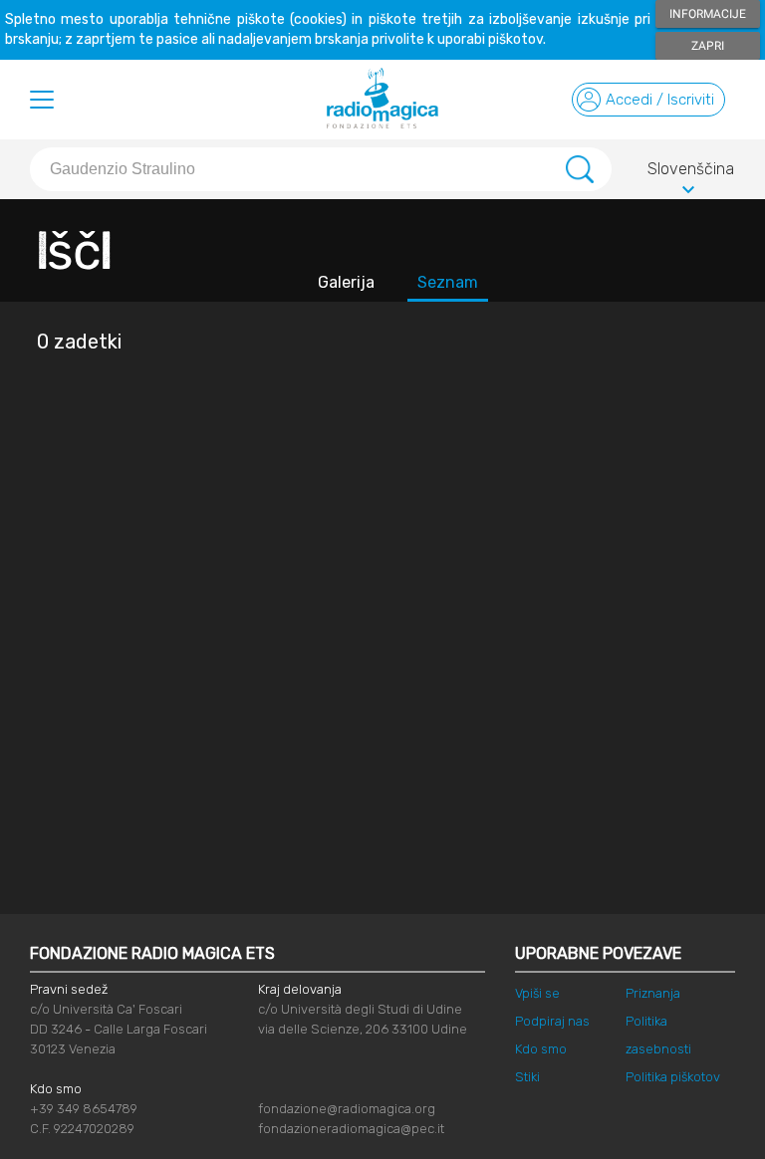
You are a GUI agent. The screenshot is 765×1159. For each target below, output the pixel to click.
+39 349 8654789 (83, 1108)
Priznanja (653, 993)
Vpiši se (537, 993)
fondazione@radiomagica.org (346, 1108)
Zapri (707, 46)
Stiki (527, 1076)
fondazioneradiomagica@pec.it (351, 1128)
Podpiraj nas (552, 1021)
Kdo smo (541, 1049)
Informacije (707, 14)
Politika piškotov (673, 1076)
